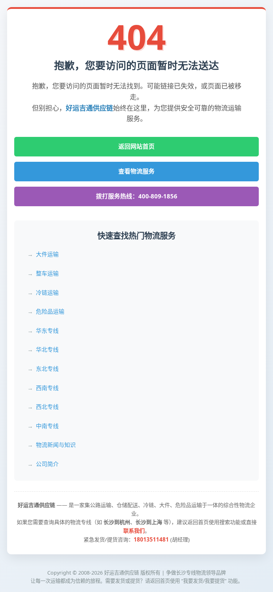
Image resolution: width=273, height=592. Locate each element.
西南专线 (47, 388)
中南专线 (47, 426)
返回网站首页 (136, 146)
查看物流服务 (136, 171)
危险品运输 (50, 311)
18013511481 (151, 539)
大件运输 (47, 254)
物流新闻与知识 (56, 445)
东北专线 (47, 369)
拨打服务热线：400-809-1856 (136, 196)
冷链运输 (47, 293)
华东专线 (47, 331)
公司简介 (47, 464)
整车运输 (47, 273)
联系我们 (134, 530)
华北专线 (47, 349)
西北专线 (47, 407)
